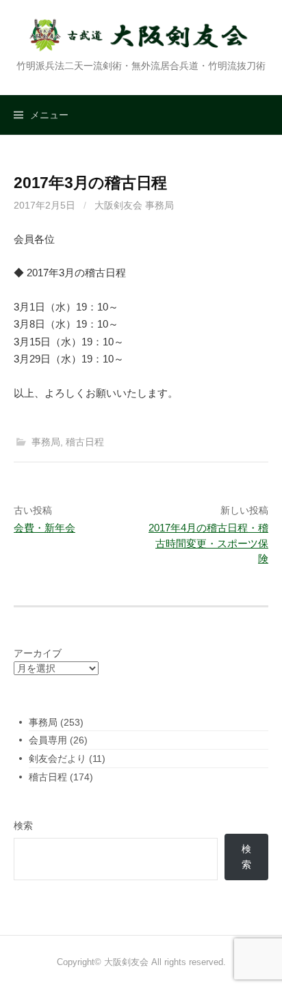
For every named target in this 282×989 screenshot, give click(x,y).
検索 (23, 825)
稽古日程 (85, 441)
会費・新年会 (44, 527)
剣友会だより (57, 758)
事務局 (45, 441)
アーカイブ (38, 653)
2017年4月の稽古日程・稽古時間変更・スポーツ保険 (208, 543)
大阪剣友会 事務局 (134, 205)
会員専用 (48, 740)
